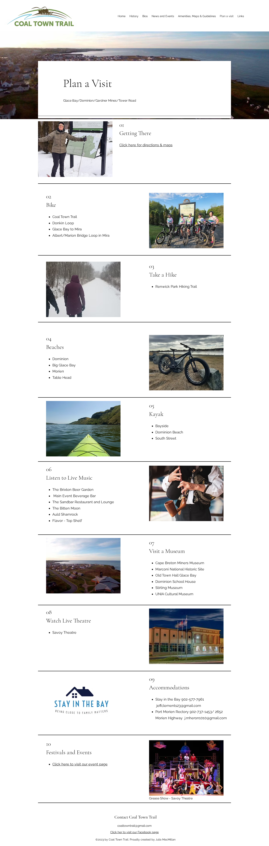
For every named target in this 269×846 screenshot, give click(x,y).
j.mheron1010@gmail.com (206, 718)
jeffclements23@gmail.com (178, 705)
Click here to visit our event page (80, 764)
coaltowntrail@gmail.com (134, 826)
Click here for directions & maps (146, 145)
